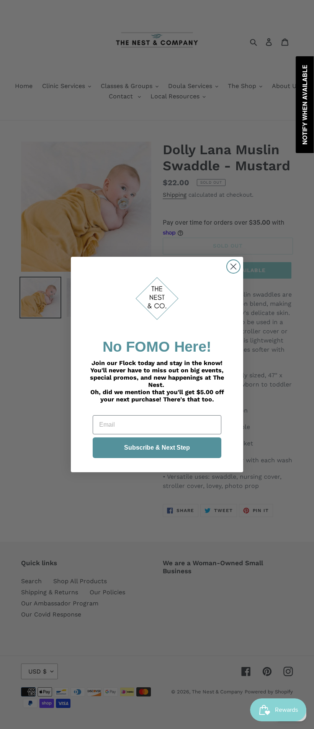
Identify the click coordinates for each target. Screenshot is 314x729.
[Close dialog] (233, 266)
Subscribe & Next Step (157, 447)
